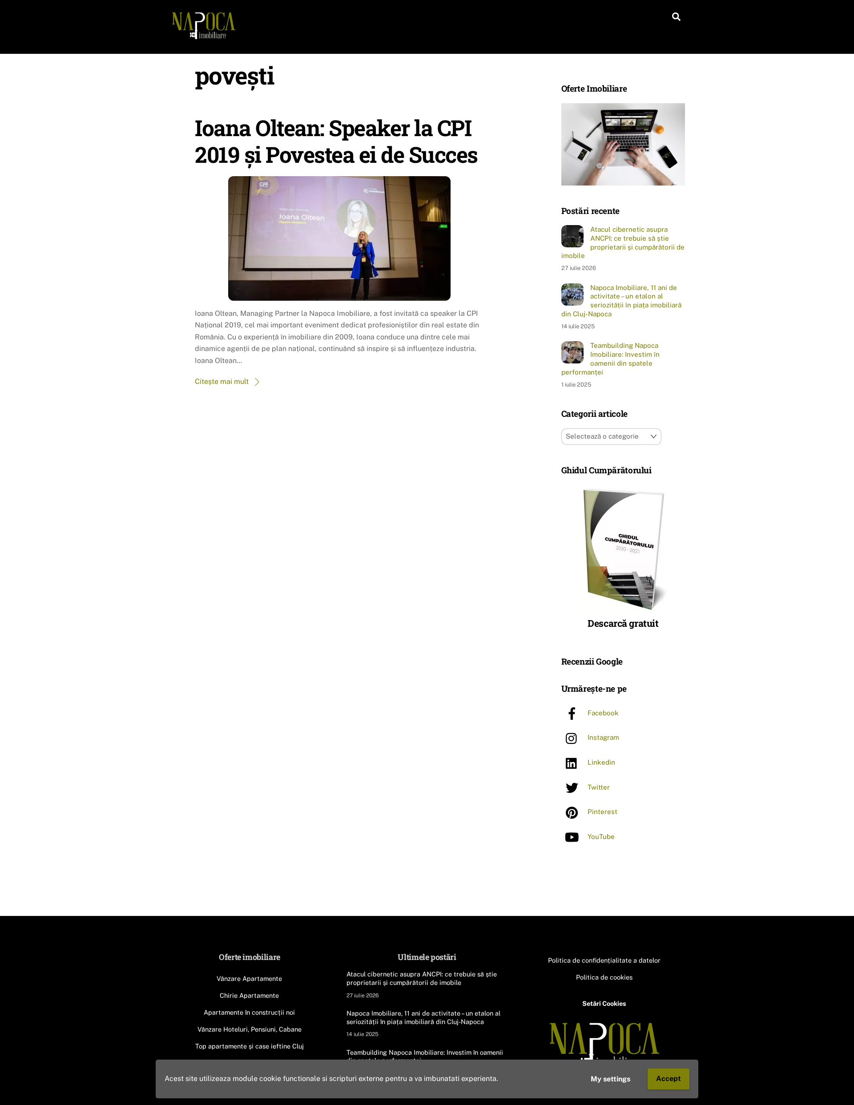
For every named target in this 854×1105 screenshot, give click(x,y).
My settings (610, 1079)
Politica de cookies (604, 977)
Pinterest (601, 812)
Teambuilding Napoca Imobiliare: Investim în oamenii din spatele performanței (610, 358)
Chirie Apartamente (249, 995)
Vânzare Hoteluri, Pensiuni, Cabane (249, 1029)
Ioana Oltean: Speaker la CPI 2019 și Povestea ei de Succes (336, 141)
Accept (668, 1078)
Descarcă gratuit (623, 623)
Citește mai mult (222, 381)
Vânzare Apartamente (249, 978)
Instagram (602, 738)
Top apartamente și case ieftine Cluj (249, 1046)
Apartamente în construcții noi (249, 1012)
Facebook (602, 713)
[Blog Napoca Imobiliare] (203, 37)
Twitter (598, 787)
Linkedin (600, 762)
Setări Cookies (604, 1003)
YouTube (600, 837)
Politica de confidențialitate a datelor (604, 960)
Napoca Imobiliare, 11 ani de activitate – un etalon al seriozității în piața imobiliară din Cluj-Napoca (621, 301)
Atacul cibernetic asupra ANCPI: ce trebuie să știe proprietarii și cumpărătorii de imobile (623, 242)
